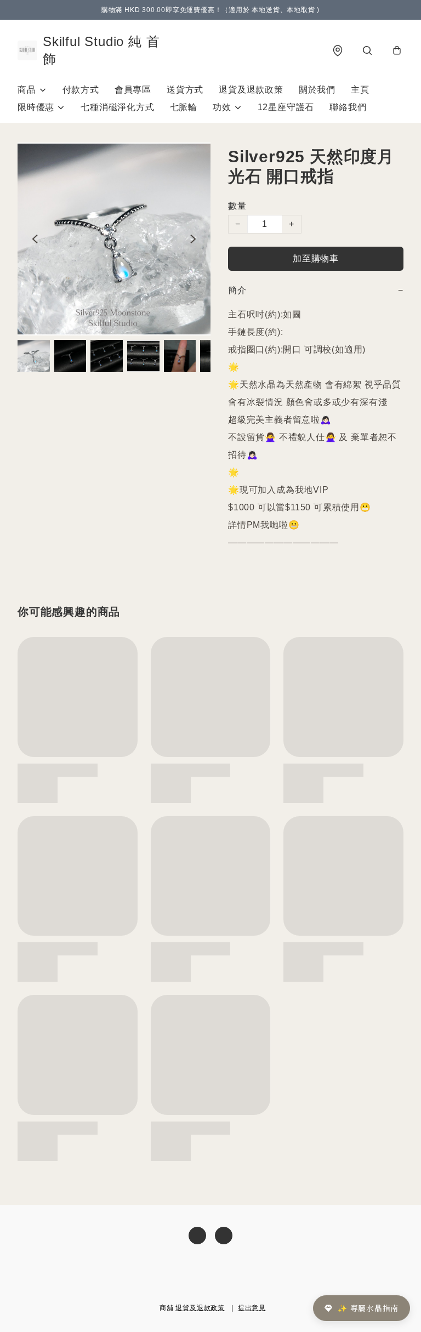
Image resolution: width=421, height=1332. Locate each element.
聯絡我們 (347, 107)
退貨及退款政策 (251, 89)
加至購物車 (316, 258)
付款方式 (80, 89)
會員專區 (133, 89)
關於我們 (317, 89)
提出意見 (252, 1308)
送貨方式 (185, 89)
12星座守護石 (286, 107)
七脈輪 (183, 107)
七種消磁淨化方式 (117, 107)
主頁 (360, 89)
